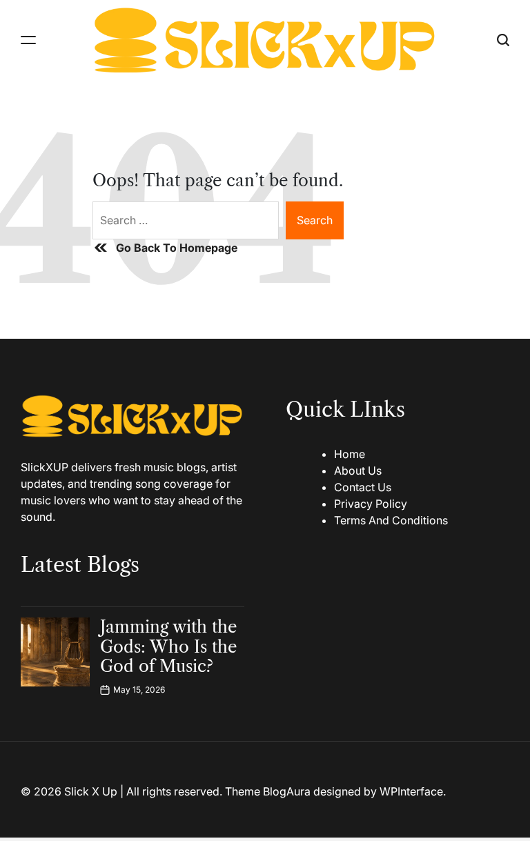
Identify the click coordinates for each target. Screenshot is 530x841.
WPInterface (411, 791)
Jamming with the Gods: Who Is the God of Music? (168, 647)
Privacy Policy (370, 504)
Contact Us (362, 487)
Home (349, 454)
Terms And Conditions (391, 520)
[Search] (503, 40)
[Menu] (28, 40)
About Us (358, 470)
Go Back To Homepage (176, 248)
